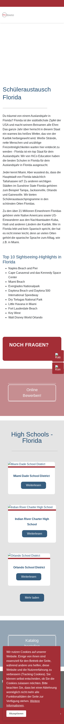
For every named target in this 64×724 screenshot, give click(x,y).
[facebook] (46, 3)
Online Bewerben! (32, 393)
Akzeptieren (16, 713)
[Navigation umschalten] (13, 351)
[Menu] (54, 15)
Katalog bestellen (32, 643)
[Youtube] (55, 3)
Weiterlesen (33, 485)
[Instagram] (51, 3)
